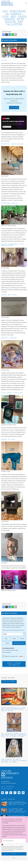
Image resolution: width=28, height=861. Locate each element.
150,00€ (7, 643)
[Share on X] (6, 34)
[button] (2, 844)
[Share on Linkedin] (9, 34)
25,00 (6, 638)
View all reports (9, 681)
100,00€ (22, 638)
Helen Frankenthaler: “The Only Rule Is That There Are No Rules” (13, 709)
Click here (14, 107)
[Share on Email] (15, 34)
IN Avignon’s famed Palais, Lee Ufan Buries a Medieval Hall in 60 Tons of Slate (13, 735)
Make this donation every (11, 656)
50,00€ (14, 638)
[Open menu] (26, 3)
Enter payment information (14, 664)
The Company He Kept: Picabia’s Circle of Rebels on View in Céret (13, 761)
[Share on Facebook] (3, 34)
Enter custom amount (19, 643)
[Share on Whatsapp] (12, 34)
